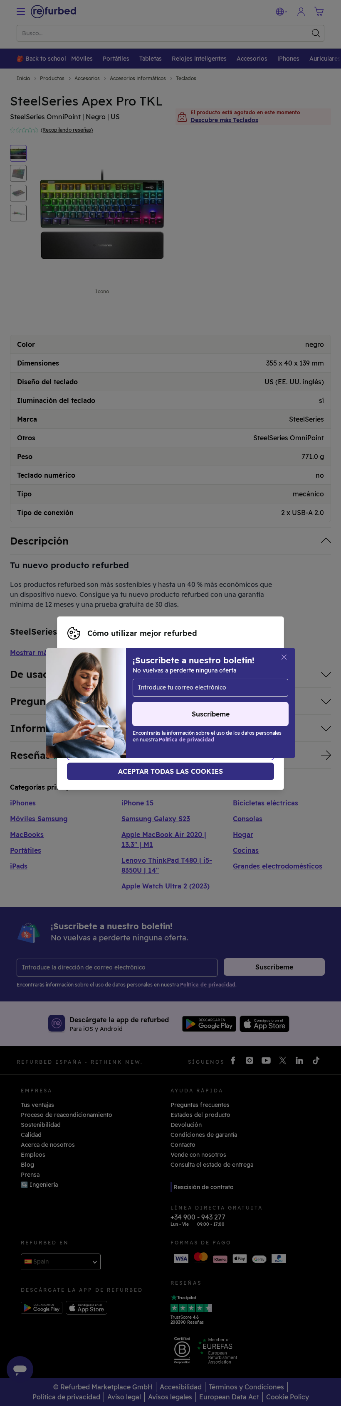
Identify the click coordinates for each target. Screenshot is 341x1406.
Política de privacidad (197, 703)
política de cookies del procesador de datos (130, 712)
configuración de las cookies (225, 694)
